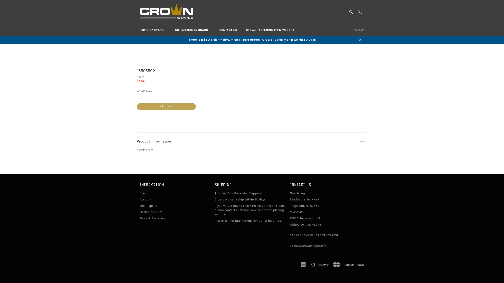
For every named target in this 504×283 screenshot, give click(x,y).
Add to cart (166, 106)
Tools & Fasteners (153, 218)
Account (359, 29)
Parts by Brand (152, 30)
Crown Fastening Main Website (270, 30)
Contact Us (228, 30)
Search (144, 193)
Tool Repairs (148, 206)
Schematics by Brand (192, 30)
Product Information (154, 141)
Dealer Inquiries (151, 212)
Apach (140, 76)
